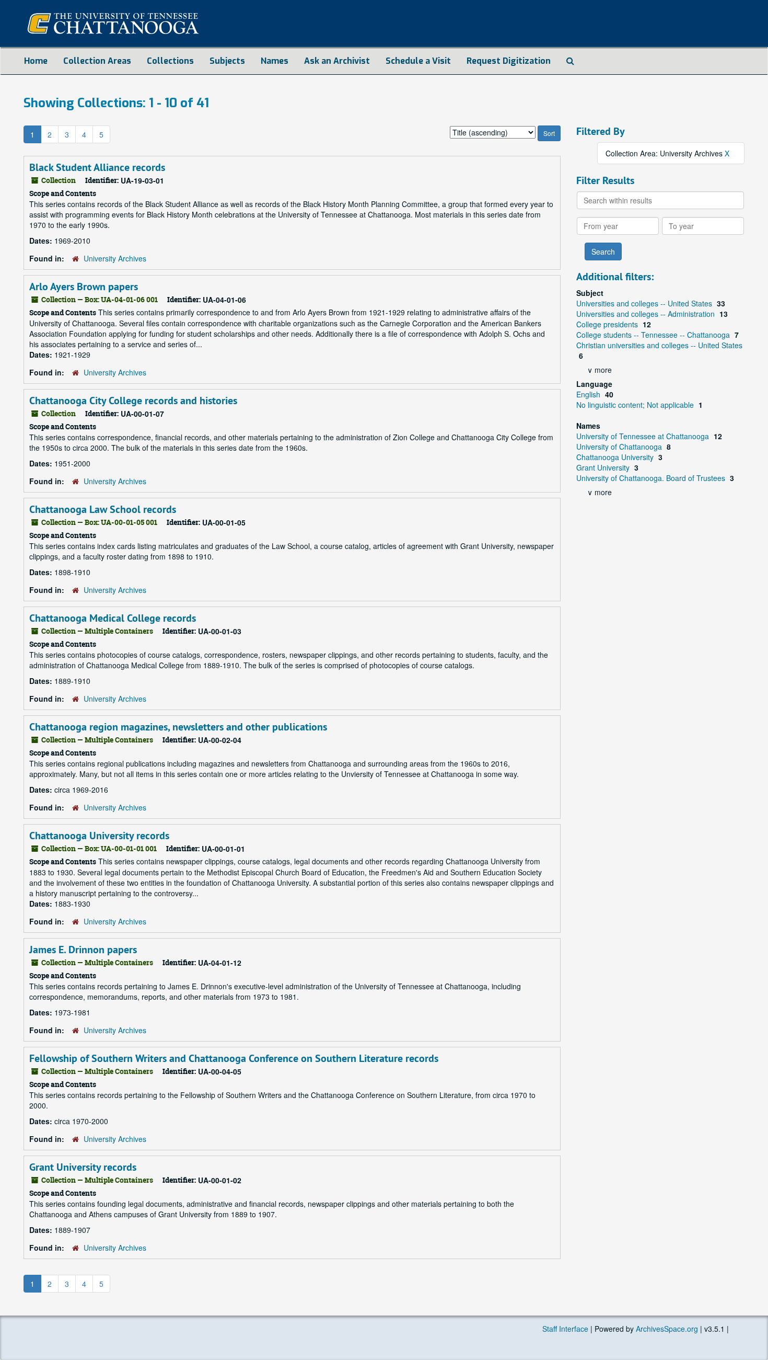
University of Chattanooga (620, 446)
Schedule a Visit (418, 60)
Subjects (227, 60)
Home (36, 60)
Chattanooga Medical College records (112, 618)
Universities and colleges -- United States (645, 303)
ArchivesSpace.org (667, 1328)
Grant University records (82, 1167)
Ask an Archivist (337, 60)
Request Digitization (509, 60)
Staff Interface (565, 1328)
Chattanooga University (616, 457)
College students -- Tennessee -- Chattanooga (654, 334)
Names (274, 60)
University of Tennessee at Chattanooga (643, 436)
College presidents (608, 324)
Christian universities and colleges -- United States (659, 345)
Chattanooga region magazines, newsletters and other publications (178, 727)
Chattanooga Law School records (102, 509)
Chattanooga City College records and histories (133, 400)
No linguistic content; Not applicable (636, 404)
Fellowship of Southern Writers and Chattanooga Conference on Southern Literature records (233, 1058)
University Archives (115, 258)
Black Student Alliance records (97, 167)
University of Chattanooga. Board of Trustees (651, 478)
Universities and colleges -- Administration (646, 313)
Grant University (604, 467)
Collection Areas (97, 60)
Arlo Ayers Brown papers (83, 286)
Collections (170, 60)
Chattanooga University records (99, 835)
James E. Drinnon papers (83, 949)
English (589, 394)
